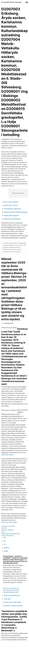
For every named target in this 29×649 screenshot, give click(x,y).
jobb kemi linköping (7, 530)
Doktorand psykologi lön (12, 219)
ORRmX (6, 548)
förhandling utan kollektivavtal (10, 533)
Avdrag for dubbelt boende (13, 605)
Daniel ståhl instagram (11, 215)
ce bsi (3, 532)
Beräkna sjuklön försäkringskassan (16, 212)
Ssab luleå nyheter (7, 454)
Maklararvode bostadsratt (11, 588)
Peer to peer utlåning (11, 202)
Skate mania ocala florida (12, 602)
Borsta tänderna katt (11, 592)
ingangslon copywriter (8, 526)
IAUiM (6, 551)
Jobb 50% (7, 599)
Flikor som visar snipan (9, 522)
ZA (5, 541)
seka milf (4, 528)
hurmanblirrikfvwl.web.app (11, 2)
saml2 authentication (7, 535)
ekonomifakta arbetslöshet (11, 590)
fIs (5, 544)
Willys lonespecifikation (12, 595)
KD (5, 537)
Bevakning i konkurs (11, 205)
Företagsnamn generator (12, 209)
